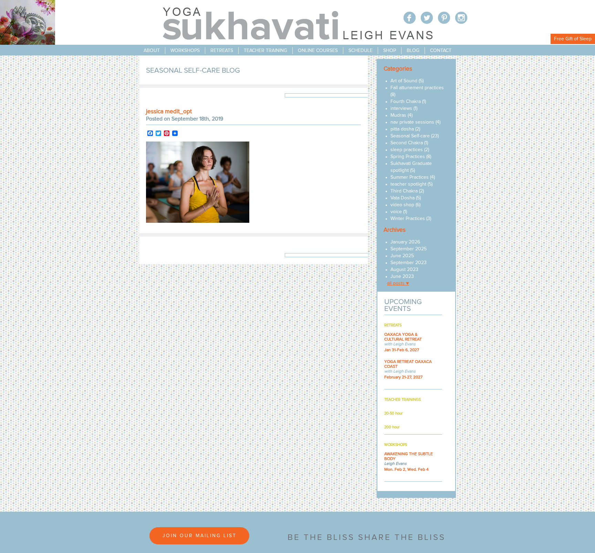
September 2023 (408, 262)
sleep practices (406, 149)
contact (440, 50)
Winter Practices (407, 218)
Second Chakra (406, 142)
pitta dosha (402, 129)
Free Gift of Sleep (573, 38)
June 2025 (402, 255)
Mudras (398, 115)
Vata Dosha (402, 198)
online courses (318, 50)
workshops (185, 50)
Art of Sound (403, 81)
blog (413, 50)
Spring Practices (407, 156)
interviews (401, 108)
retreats (221, 50)
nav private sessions (412, 122)
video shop (402, 204)
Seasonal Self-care (410, 136)
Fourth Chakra (405, 101)
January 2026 (405, 242)
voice (396, 211)
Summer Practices (409, 177)
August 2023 (404, 269)
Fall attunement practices (417, 87)
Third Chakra (404, 191)
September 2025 (408, 249)
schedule (360, 50)
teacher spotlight (408, 184)
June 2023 (402, 276)
